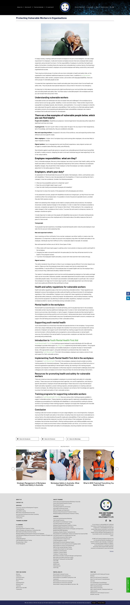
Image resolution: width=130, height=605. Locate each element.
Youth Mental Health (49, 352)
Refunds (111, 551)
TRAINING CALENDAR (21, 520)
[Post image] (31, 464)
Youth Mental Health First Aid (64, 340)
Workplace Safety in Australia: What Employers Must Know (65, 484)
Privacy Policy (101, 602)
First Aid (57, 397)
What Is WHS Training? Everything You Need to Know (98, 484)
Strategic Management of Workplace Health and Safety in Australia (31, 484)
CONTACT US (19, 502)
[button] (27, 439)
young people (61, 345)
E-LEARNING (19, 524)
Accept (94, 602)
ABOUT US (19, 499)
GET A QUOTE (128, 585)
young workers (86, 75)
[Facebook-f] (106, 520)
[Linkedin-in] (110, 520)
